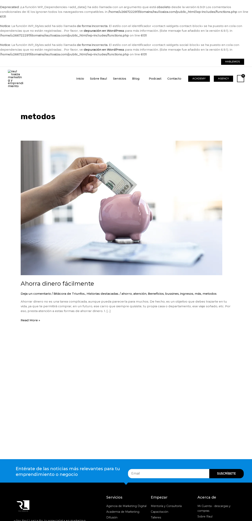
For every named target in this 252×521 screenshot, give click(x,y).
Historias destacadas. (103, 293)
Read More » (30, 320)
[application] (141, 78)
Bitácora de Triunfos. (69, 293)
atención (139, 293)
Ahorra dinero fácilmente (57, 283)
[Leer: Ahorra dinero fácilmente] (121, 207)
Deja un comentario (36, 293)
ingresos (186, 293)
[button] (232, 62)
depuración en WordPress (104, 31)
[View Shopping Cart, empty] (240, 78)
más (198, 293)
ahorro (126, 293)
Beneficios (156, 293)
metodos (210, 293)
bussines (172, 293)
